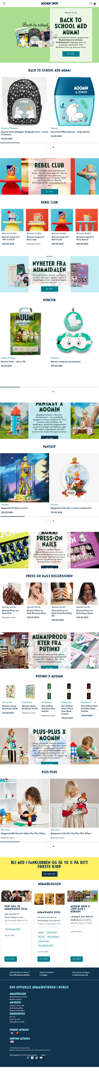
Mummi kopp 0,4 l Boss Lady (35, 238)
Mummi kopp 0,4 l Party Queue (85, 238)
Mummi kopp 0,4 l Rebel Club (60, 238)
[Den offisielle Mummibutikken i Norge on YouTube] (41, 1058)
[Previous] (4, 702)
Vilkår (43, 1055)
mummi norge (44, 941)
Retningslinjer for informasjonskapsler (23, 1055)
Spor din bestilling (16, 1008)
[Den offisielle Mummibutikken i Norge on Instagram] (32, 1058)
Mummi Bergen (53, 937)
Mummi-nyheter (16, 999)
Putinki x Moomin (49, 676)
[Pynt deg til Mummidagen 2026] (16, 896)
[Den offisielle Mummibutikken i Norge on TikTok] (36, 1058)
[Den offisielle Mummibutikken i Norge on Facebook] (28, 1058)
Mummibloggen (49, 883)
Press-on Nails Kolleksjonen (49, 576)
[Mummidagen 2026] (49, 899)
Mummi (41, 937)
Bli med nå (49, 874)
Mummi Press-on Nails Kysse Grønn (84, 612)
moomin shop (52, 932)
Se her (49, 192)
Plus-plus (49, 772)
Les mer (10, 959)
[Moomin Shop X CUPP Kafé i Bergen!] (82, 896)
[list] (49, 110)
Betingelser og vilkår (17, 1022)
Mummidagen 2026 (13, 929)
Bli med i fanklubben (17, 1010)
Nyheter (49, 300)
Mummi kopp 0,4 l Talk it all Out (11, 238)
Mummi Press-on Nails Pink (10, 612)
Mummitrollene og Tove (18, 997)
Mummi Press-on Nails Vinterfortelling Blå (62, 613)
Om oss (12, 1017)
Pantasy (49, 446)
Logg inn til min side (17, 1005)
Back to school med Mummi (49, 70)
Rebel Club (49, 202)
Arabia (41, 932)
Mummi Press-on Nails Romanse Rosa (36, 612)
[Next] (95, 702)
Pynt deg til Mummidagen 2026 (16, 907)
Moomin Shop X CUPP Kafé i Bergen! (80, 909)
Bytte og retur (15, 1019)
